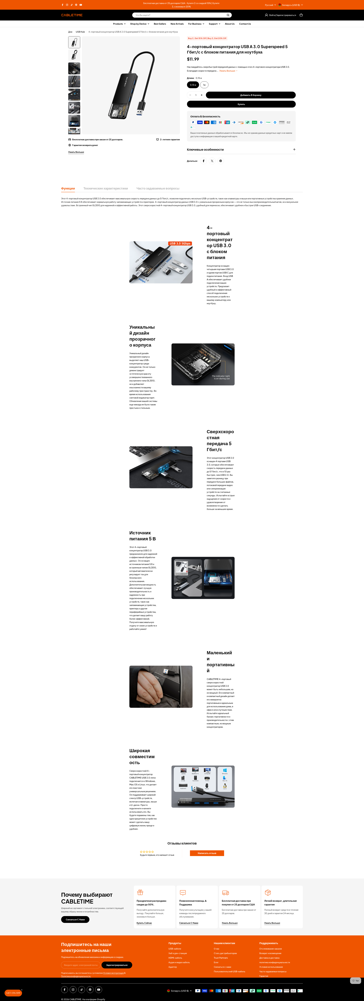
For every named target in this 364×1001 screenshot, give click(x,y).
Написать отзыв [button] (207, 853)
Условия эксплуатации (113, 973)
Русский (269, 5)
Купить (241, 104)
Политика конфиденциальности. (76, 976)
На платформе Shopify (93, 999)
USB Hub (80, 31)
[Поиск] (228, 15)
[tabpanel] (182, 202)
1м (204, 84)
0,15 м (193, 84)
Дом (70, 31)
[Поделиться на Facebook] (203, 160)
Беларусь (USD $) (291, 5)
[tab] (68, 189)
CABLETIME (75, 999)
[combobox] (182, 15)
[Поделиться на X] (212, 160)
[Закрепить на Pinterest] (220, 160)
